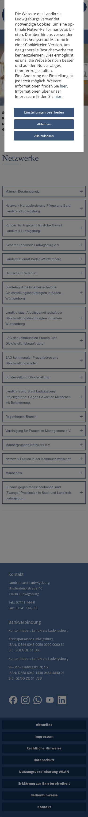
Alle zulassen (44, 136)
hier (63, 86)
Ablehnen (44, 124)
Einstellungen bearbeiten (44, 112)
